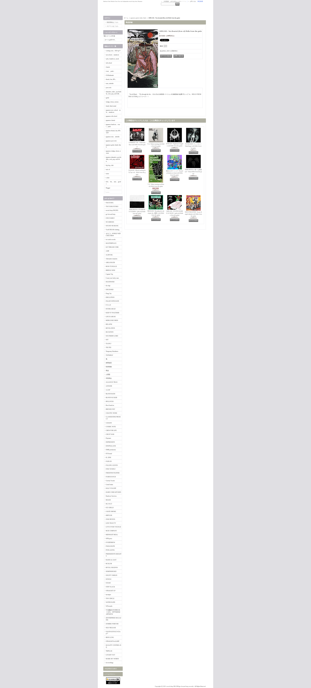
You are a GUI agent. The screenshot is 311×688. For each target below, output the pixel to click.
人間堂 (108, 374)
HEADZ (108, 500)
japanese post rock (111, 141)
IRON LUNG (110, 637)
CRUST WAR (110, 434)
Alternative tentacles (111, 259)
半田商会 (109, 378)
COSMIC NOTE (111, 427)
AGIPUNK (109, 255)
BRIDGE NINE (110, 270)
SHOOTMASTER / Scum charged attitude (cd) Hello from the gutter (193, 214)
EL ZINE (108, 457)
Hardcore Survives (111, 496)
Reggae (108, 188)
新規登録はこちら (112, 22)
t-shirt (107, 178)
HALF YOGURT (111, 488)
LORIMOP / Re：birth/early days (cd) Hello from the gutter (137, 145)
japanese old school (111, 116)
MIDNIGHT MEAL (112, 535)
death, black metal (111, 106)
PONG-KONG (110, 550)
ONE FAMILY (110, 218)
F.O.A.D (108, 305)
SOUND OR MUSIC (112, 226)
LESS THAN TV (111, 523)
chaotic (108, 67)
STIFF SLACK (110, 587)
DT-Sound (109, 453)
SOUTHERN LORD (112, 336)
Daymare (108, 438)
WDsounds (109, 606)
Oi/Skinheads (110, 75)
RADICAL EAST (111, 560)
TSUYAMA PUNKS (112, 206)
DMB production (111, 450)
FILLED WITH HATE (112, 301)
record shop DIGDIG (112, 210)
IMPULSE (109, 515)
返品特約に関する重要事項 (168, 51)
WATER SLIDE (110, 602)
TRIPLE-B (109, 651)
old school (109, 63)
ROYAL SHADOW (112, 567)
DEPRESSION (110, 442)
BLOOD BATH (110, 394)
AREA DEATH (110, 262)
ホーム (126, 18)
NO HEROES (110, 222)
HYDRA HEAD (111, 309)
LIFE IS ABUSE (111, 316)
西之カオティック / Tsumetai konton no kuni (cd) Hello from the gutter (174, 173)
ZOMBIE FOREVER (112, 624)
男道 (107, 370)
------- (107, 192)
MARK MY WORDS (112, 659)
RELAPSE (109, 324)
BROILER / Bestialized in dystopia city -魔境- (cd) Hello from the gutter (155, 213)
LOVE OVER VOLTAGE (113, 527)
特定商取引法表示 (111, 669)
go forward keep (110, 214)
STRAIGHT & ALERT (112, 641)
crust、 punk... (110, 71)
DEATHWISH (110, 282)
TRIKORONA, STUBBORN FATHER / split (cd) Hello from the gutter (137, 211)
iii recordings (109, 662)
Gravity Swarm (110, 481)
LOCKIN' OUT (110, 655)
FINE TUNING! (111, 469)
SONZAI (108, 579)
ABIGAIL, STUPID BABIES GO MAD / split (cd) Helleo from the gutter (174, 213)
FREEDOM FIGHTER (112, 473)
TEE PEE (108, 347)
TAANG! (108, 343)
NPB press (109, 538)
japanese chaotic (110, 120)
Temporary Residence (112, 351)
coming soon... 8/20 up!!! (113, 51)
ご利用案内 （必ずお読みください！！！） (174, 1)
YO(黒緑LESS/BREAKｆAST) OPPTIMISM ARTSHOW (113, 612)
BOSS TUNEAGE (111, 266)
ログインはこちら (112, 26)
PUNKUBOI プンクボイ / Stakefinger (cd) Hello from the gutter (193, 146)
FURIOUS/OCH (111, 477)
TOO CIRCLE (110, 598)
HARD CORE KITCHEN (113, 492)
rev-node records (111, 239)
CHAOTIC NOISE (111, 413)
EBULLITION (110, 297)
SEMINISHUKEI (111, 571)
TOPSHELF (109, 355)
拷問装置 (109, 363)
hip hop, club (109, 165)
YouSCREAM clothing (112, 230)
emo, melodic (110, 83)
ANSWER (109, 386)
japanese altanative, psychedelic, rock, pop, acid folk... (113, 159)
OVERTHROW (110, 542)
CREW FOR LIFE (111, 430)
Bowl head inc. (110, 405)
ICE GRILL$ (109, 507)
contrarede (109, 423)
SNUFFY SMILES (111, 575)
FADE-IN (109, 461)
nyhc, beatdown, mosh (112, 59)
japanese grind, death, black (138, 18)
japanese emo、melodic (113, 137)
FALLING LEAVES (112, 465)
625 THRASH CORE (112, 247)
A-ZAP (108, 390)
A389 (107, 251)
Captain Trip (109, 274)
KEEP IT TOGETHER (112, 313)
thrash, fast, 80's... (111, 79)
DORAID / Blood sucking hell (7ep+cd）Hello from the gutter (137, 172)
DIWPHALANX (111, 446)
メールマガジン (110, 674)
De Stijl (108, 286)
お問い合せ (193, 1)
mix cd (108, 169)
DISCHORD (109, 289)
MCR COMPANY (111, 531)
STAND (108, 583)
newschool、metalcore (112, 55)
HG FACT (109, 504)
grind (107, 98)
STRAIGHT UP (110, 591)
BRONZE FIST (110, 409)
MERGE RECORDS (112, 320)
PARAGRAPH (110, 546)
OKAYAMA (109, 203)
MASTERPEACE (111, 243)
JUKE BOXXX (110, 519)
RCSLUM (109, 563)
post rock (108, 87)
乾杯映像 (109, 367)
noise (107, 173)
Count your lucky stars (112, 278)
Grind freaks (109, 484)
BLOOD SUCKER (111, 397)
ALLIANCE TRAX (111, 382)
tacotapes (108, 594)
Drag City (109, 293)
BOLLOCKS (110, 401)
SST (107, 340)
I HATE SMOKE (111, 511)
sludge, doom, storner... (112, 102)
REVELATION (110, 328)
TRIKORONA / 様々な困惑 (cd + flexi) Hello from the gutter (193, 172)
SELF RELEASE (111, 628)
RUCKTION (109, 332)
